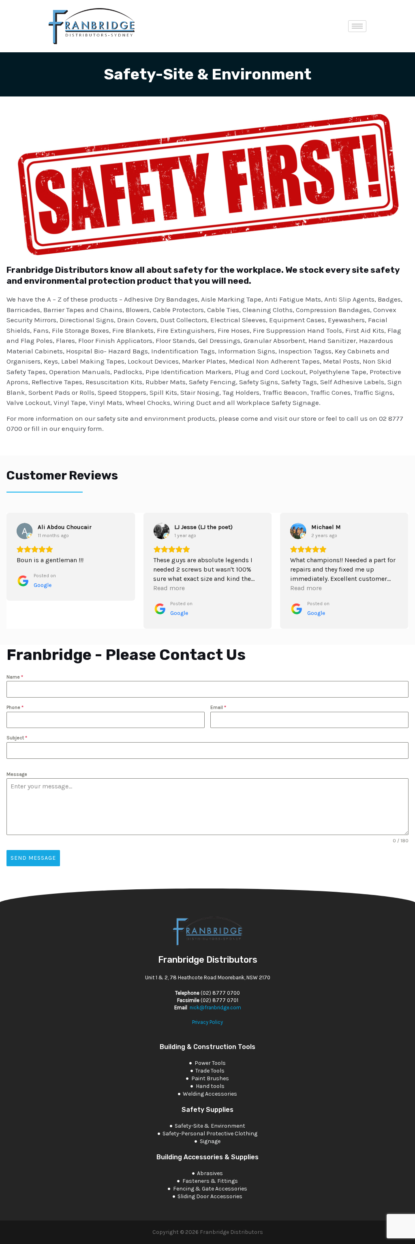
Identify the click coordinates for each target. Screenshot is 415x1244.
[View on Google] (25, 531)
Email (218, 707)
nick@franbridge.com (215, 1007)
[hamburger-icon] (357, 26)
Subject (16, 738)
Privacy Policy (207, 1022)
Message (16, 774)
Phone (15, 707)
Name (14, 677)
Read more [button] (169, 588)
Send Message (33, 857)
